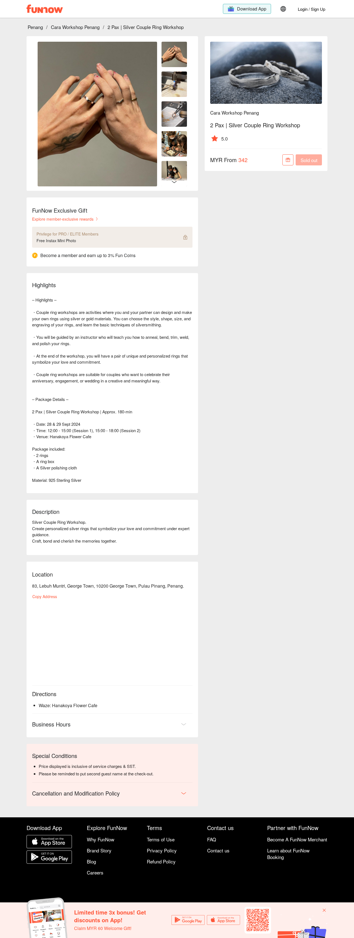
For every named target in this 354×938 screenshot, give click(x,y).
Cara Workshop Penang (75, 26)
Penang (35, 26)
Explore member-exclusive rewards (62, 219)
